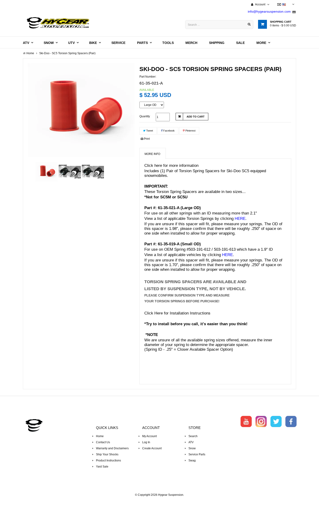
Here (158, 313)
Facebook (169, 130)
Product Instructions (108, 460)
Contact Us (103, 442)
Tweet (149, 130)
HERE (240, 218)
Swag (192, 460)
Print (146, 138)
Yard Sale (102, 466)
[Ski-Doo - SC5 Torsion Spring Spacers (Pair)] (46, 171)
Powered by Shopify (159, 501)
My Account (149, 436)
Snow (192, 448)
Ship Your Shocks (107, 454)
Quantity (144, 116)
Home (100, 436)
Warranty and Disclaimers (112, 448)
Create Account (152, 448)
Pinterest (190, 130)
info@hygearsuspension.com (269, 11)
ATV (191, 442)
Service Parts (196, 454)
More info (152, 154)
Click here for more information (171, 165)
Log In (146, 442)
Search (193, 436)
